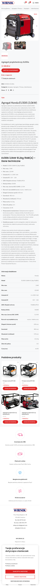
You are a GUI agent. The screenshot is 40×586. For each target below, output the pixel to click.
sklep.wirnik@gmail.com (20, 525)
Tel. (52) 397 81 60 (20, 520)
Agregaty (26, 8)
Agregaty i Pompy (17, 8)
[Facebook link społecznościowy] (6, 90)
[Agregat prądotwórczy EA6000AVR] (29, 401)
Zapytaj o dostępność (10, 70)
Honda (4, 416)
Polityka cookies (20, 545)
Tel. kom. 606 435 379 (20, 522)
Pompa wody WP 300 (9, 381)
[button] (3, 26)
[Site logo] (7, 2)
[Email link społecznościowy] (11, 90)
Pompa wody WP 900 (28, 381)
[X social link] (8, 90)
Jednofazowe (35, 8)
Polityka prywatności (11, 563)
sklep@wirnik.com (20, 528)
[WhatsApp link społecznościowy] (13, 90)
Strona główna (5, 8)
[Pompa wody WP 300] (10, 370)
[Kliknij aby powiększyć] (5, 37)
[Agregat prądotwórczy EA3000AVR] (10, 401)
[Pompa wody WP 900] (29, 370)
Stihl (4, 383)
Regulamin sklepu (20, 541)
